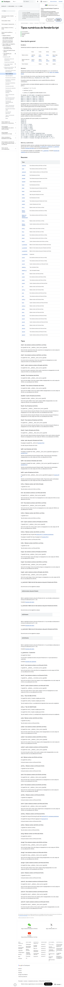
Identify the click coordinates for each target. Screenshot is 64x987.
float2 (23, 184)
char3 (23, 168)
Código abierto (21, 952)
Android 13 (43, 952)
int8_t (32, 56)
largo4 (23, 241)
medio (23, 194)
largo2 (23, 235)
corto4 (23, 264)
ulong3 (23, 318)
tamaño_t (24, 267)
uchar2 (23, 276)
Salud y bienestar (28, 950)
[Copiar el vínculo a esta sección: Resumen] (28, 157)
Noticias (20, 954)
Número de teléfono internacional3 (25, 216)
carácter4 (24, 172)
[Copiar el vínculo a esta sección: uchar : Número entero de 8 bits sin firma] (44, 718)
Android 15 (43, 948)
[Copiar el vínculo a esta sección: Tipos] (26, 341)
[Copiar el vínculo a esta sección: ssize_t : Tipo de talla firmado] (38, 707)
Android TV (36, 956)
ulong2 (23, 315)
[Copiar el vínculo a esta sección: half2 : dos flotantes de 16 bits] (38, 449)
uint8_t (32, 60)
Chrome (20, 970)
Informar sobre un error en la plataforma (59, 945)
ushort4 (23, 335)
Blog (19, 956)
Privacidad (28, 956)
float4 (51, 72)
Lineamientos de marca (33, 981)
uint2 (23, 293)
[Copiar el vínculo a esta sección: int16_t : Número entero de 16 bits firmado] (45, 484)
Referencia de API (51, 954)
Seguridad (20, 950)
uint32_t (47, 60)
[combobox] (29, 1)
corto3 (23, 260)
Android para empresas (21, 948)
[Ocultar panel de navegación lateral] (15, 985)
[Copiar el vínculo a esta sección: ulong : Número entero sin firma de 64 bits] (44, 834)
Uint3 (23, 296)
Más (14, 1)
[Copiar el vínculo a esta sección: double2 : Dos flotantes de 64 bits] (40, 375)
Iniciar (58, 20)
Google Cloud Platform (23, 974)
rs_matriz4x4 (24, 251)
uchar (23, 273)
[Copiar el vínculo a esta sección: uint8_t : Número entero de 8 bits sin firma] (45, 825)
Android (20, 945)
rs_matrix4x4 (56, 146)
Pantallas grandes (35, 946)
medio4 (23, 204)
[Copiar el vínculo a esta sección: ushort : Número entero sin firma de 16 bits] (45, 873)
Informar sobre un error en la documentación (59, 950)
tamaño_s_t (24, 270)
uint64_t (54, 60)
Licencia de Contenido (23, 915)
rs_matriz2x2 (24, 244)
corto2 (23, 257)
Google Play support (58, 954)
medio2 (23, 197)
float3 (23, 188)
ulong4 (22, 73)
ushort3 (23, 331)
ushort (23, 325)
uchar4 (23, 283)
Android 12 (43, 954)
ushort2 (23, 328)
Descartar (50, 20)
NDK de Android (52, 960)
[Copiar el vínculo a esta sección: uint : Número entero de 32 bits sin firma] (43, 757)
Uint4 (23, 302)
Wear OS (35, 948)
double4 (23, 181)
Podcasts (20, 958)
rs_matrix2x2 (43, 146)
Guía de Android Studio (52, 947)
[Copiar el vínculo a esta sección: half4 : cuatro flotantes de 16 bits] (40, 472)
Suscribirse (48, 984)
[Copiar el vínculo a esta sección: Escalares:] (27, 45)
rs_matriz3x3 (24, 247)
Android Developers (24, 23)
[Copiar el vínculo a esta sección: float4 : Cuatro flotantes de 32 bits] (41, 430)
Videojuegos (28, 944)
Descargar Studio (51, 957)
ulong (23, 312)
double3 (23, 178)
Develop (4, 6)
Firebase (20, 972)
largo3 (23, 238)
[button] (7, 16)
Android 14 (43, 950)
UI (16, 6)
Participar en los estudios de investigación (59, 957)
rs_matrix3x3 (49, 146)
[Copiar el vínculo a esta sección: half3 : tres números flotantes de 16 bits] (43, 461)
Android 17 (43, 944)
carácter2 (24, 165)
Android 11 (43, 956)
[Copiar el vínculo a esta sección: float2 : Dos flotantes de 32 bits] (39, 406)
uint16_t (40, 60)
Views (20, 6)
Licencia (25, 981)
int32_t (47, 55)
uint (22, 286)
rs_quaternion (45, 150)
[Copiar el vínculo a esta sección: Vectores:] (27, 68)
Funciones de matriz (29, 148)
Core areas (11, 6)
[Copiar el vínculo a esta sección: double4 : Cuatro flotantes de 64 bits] (42, 396)
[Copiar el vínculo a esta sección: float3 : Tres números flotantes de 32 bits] (44, 420)
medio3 (23, 201)
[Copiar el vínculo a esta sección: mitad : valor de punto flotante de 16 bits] (44, 440)
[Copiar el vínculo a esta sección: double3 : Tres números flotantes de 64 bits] (45, 385)
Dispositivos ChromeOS (36, 951)
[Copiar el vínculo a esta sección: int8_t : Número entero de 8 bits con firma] (44, 543)
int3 (53, 72)
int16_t (40, 56)
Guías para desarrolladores (52, 950)
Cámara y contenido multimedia (28, 953)
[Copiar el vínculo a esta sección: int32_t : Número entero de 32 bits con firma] (46, 513)
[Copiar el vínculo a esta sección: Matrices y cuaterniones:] (34, 143)
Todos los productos (22, 976)
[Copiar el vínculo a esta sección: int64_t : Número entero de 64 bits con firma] (46, 532)
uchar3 (23, 280)
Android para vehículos (36, 954)
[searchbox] (8, 11)
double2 (56, 72)
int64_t (54, 56)
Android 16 (43, 946)
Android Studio (53, 1)
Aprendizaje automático (28, 947)
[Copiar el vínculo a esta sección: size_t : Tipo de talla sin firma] (37, 696)
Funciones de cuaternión (30, 661)
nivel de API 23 (41, 443)
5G (26, 958)
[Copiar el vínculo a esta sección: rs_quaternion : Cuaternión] (36, 652)
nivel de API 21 (45, 537)
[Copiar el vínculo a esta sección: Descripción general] (36, 41)
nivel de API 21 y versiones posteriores (44, 534)
